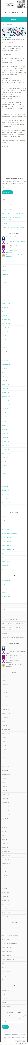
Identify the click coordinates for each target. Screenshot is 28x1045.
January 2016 (5, 486)
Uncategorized (6, 37)
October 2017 (5, 400)
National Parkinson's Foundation (10, 525)
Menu (15, 19)
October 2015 (5, 498)
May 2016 (4, 470)
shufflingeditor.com (14, 12)
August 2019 (5, 331)
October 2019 (5, 327)
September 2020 (6, 303)
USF (3, 570)
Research (4, 557)
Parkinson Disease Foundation (9, 533)
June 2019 (4, 339)
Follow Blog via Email (14, 1012)
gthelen (11, 42)
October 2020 (5, 299)
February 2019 (5, 356)
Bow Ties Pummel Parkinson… (18, 237)
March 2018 (4, 380)
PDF (3, 553)
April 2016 (4, 474)
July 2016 (4, 461)
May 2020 (4, 311)
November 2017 (6, 396)
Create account (6, 580)
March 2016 (4, 478)
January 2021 (5, 295)
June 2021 (4, 282)
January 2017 (5, 437)
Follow (5, 1027)
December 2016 (6, 441)
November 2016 (6, 445)
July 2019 (4, 335)
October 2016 (5, 449)
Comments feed (6, 592)
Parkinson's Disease (6, 537)
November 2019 (6, 323)
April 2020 (4, 315)
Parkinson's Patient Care (8, 549)
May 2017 (4, 421)
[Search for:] (14, 199)
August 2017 (5, 409)
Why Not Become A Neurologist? (13, 40)
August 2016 (5, 457)
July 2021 (4, 278)
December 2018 (6, 364)
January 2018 (5, 388)
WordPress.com (6, 596)
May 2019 (4, 344)
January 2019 (5, 360)
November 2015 (6, 494)
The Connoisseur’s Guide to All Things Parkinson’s (14, 213)
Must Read (4, 521)
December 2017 (6, 392)
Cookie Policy (4, 1038)
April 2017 (4, 425)
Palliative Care (5, 529)
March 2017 (4, 429)
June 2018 (4, 368)
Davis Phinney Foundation (8, 517)
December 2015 (6, 490)
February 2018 (5, 384)
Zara (7, 237)
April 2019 (4, 348)
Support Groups (6, 561)
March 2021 (4, 287)
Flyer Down (4, 223)
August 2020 (5, 307)
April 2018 (4, 376)
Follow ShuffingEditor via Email (14, 178)
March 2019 (4, 352)
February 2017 (5, 433)
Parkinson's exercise (7, 541)
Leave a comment (6, 166)
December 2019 (6, 319)
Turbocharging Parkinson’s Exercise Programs (13, 227)
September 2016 (6, 453)
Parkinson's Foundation (7, 545)
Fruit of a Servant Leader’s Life (9, 209)
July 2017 (4, 413)
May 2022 (4, 270)
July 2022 (4, 266)
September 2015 (6, 502)
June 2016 (4, 466)
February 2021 (5, 291)
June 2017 (4, 417)
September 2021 (6, 274)
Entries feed (5, 588)
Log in (3, 584)
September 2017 (6, 405)
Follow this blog (7, 192)
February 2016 (5, 482)
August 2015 (5, 506)
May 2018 (4, 372)
